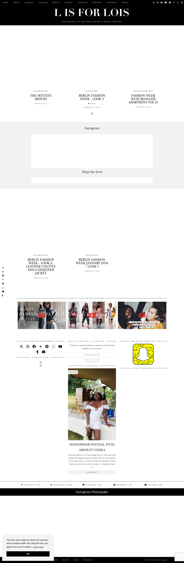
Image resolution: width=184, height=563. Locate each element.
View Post (92, 472)
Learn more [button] (38, 547)
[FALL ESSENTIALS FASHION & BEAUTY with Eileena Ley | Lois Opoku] (142, 315)
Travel (125, 3)
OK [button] (28, 554)
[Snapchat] (178, 2)
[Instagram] (158, 2)
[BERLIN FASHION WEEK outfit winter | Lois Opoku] (42, 315)
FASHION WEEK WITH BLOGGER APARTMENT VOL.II (143, 98)
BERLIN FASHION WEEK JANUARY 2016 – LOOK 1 (92, 263)
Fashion (43, 3)
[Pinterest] (162, 2)
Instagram (62, 485)
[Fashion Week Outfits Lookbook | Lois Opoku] (92, 315)
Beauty (56, 3)
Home (5, 3)
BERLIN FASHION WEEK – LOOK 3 (92, 97)
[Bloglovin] (174, 2)
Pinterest (124, 485)
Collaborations (40, 91)
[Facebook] (170, 2)
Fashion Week (92, 91)
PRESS (76, 560)
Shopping (111, 3)
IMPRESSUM (87, 560)
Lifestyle (82, 3)
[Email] (43, 352)
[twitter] (21, 346)
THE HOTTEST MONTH (41, 97)
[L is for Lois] (92, 11)
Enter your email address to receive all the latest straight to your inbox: (92, 346)
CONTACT (29, 3)
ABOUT (16, 3)
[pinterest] (46, 346)
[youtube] (60, 346)
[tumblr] (38, 352)
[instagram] (27, 346)
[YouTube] (166, 2)
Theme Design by (155, 560)
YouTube (154, 485)
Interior (97, 3)
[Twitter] (154, 2)
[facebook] (34, 346)
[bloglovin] (40, 346)
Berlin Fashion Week (143, 91)
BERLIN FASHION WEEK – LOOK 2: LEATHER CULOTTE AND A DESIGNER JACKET (41, 266)
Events (69, 3)
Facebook (93, 485)
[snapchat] (53, 346)
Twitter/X (31, 485)
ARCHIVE (66, 560)
